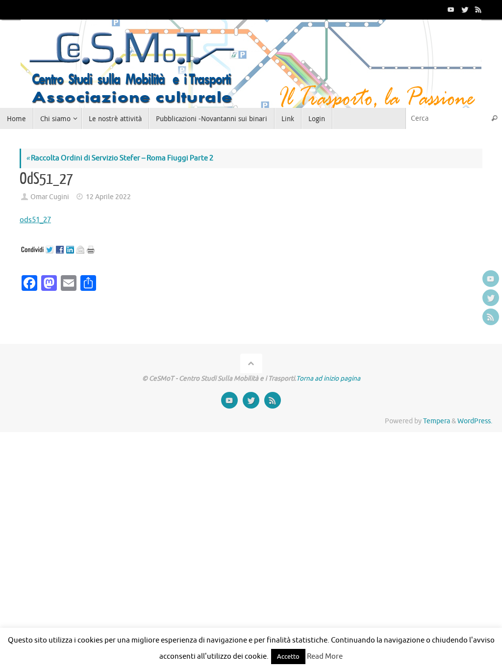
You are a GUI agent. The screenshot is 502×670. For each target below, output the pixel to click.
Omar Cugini (49, 197)
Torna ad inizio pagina (328, 378)
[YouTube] (450, 9)
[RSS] (477, 9)
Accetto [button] (288, 656)
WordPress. (474, 421)
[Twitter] (464, 9)
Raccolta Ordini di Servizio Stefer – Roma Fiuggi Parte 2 (119, 158)
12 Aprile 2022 (108, 197)
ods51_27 (35, 220)
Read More (325, 656)
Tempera (436, 421)
